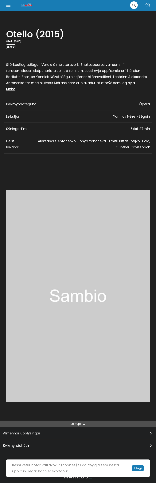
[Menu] (8, 5)
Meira (10, 89)
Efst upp (76, 424)
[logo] (27, 5)
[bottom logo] (78, 477)
